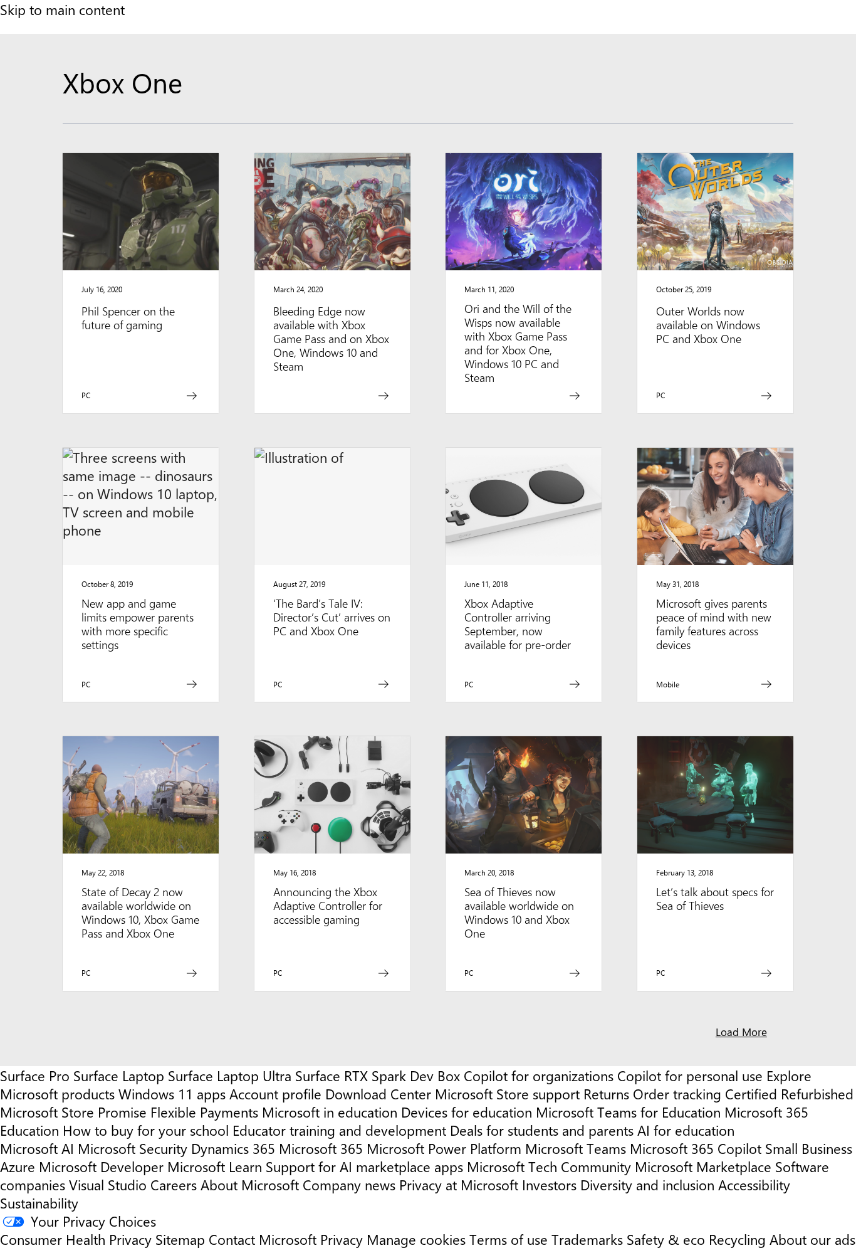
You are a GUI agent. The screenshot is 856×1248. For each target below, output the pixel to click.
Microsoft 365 (321, 1148)
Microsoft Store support (507, 1093)
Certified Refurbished (789, 1093)
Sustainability (39, 1202)
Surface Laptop (118, 1075)
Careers (173, 1184)
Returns (606, 1093)
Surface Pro (35, 1075)
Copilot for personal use (690, 1075)
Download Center (378, 1093)
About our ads (812, 1239)
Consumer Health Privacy (76, 1239)
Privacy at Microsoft (458, 1184)
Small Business (808, 1148)
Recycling (737, 1239)
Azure (17, 1166)
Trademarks (587, 1239)
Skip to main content (62, 9)
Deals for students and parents (542, 1130)
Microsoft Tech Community (549, 1166)
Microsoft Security (132, 1148)
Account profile (275, 1093)
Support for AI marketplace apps (364, 1166)
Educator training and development (339, 1130)
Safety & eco (666, 1239)
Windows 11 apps (172, 1093)
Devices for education (466, 1112)
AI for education (685, 1130)
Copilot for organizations (538, 1075)
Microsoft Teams (575, 1148)
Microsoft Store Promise (73, 1112)
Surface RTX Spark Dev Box (377, 1075)
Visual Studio (108, 1184)
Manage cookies (416, 1239)
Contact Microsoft (262, 1239)
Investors (549, 1184)
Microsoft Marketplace (703, 1166)
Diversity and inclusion (647, 1184)
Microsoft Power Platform (444, 1148)
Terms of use (508, 1239)
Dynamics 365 (233, 1148)
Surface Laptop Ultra (229, 1075)
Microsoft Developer (101, 1166)
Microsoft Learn (214, 1166)
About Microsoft (250, 1184)
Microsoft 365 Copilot (695, 1148)
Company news (349, 1184)
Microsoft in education (329, 1112)
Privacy (343, 1239)
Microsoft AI (37, 1148)
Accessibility (754, 1184)
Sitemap (180, 1239)
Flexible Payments (204, 1112)
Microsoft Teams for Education (628, 1112)
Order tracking (677, 1093)
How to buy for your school (146, 1130)
